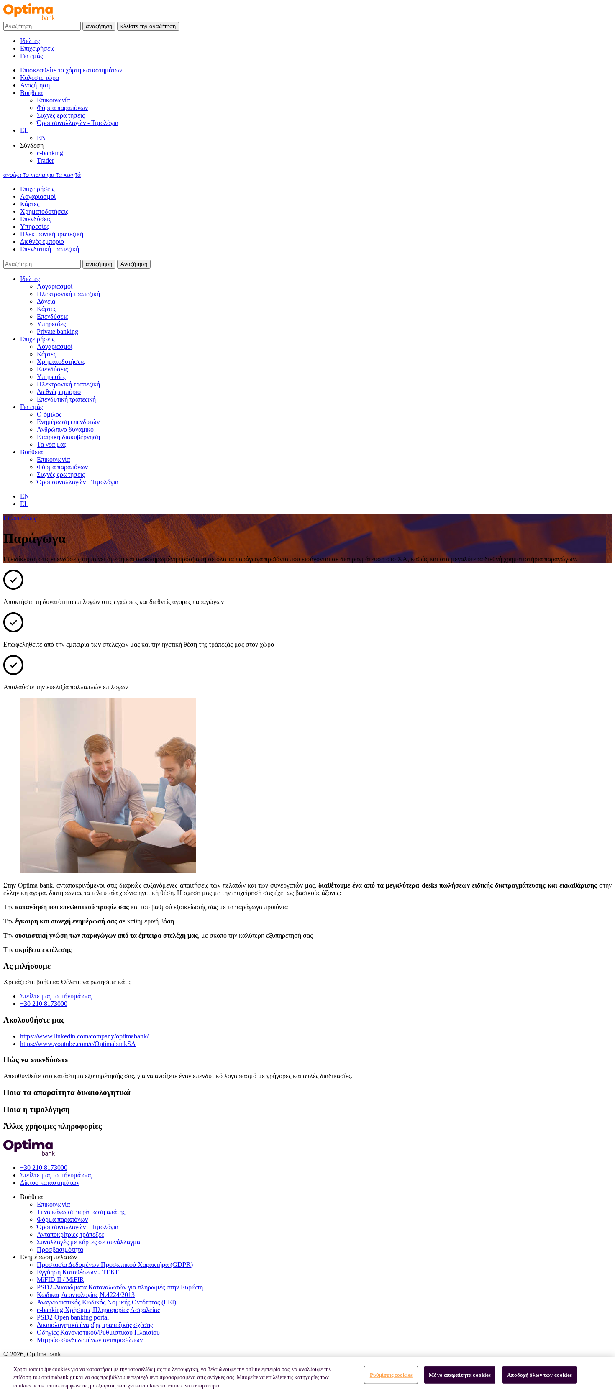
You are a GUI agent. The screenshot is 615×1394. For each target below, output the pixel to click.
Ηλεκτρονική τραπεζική (51, 234)
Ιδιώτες (30, 40)
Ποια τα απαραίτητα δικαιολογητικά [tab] (67, 1092)
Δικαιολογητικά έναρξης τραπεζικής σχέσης (95, 1324)
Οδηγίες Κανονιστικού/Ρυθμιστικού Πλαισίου (98, 1332)
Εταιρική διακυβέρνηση (68, 436)
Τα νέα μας (51, 444)
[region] (307, 1375)
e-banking (50, 152)
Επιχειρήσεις (37, 48)
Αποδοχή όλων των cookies (539, 1374)
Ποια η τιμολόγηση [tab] (36, 1109)
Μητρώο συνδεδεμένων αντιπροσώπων (90, 1339)
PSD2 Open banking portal (73, 1317)
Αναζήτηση (133, 264)
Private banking (57, 331)
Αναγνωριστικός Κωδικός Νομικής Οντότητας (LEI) (106, 1302)
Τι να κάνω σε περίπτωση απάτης (81, 1211)
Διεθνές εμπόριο (42, 241)
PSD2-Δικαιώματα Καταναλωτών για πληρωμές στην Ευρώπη (120, 1287)
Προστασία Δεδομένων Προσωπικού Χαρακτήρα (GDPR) (115, 1264)
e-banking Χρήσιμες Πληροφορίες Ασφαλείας (98, 1309)
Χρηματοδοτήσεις (44, 211)
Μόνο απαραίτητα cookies (460, 1374)
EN (41, 137)
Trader (45, 160)
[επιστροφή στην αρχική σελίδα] (29, 17)
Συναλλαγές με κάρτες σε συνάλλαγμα (88, 1242)
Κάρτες (29, 203)
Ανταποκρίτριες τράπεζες (70, 1234)
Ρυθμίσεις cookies (391, 1374)
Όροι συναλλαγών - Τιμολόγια (77, 122)
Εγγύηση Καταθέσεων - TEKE (78, 1272)
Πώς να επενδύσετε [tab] (35, 1059)
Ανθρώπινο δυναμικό (65, 429)
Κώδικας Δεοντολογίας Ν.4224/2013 (86, 1294)
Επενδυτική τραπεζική (49, 249)
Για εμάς (31, 55)
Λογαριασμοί (38, 196)
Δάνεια (46, 301)
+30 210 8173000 (43, 1003)
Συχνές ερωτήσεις (61, 115)
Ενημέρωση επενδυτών (68, 421)
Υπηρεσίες (34, 226)
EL (24, 130)
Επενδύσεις (35, 219)
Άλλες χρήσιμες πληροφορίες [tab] (52, 1126)
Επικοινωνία (53, 100)
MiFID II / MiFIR (60, 1279)
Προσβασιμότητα (60, 1249)
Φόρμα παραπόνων (62, 107)
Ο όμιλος (49, 414)
